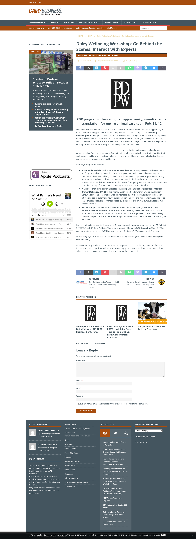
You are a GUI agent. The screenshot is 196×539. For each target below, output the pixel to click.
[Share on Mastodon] (138, 68)
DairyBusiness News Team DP (109, 61)
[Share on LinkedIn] (97, 68)
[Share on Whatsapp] (129, 68)
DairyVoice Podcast (89, 22)
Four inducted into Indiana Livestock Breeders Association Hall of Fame (113, 462)
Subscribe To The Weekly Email (77, 429)
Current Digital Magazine (44, 44)
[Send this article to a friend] (113, 68)
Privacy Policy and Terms (145, 437)
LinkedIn (80, 239)
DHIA (127, 61)
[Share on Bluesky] (154, 68)
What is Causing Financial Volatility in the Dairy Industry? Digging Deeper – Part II (51, 112)
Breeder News (70, 448)
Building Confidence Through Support (49, 105)
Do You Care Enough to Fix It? (49, 126)
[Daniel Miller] (32, 434)
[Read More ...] (39, 99)
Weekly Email (112, 22)
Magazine (69, 22)
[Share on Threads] (162, 68)
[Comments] (126, 433)
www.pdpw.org (139, 225)
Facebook (147, 236)
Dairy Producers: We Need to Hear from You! (151, 328)
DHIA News (69, 444)
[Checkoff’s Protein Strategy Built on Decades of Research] (51, 72)
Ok (163, 535)
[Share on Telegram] (146, 68)
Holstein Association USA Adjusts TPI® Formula (47, 447)
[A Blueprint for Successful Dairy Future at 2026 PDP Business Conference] (90, 313)
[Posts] (105, 433)
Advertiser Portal (71, 478)
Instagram (158, 236)
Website (79, 396)
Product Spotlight (71, 453)
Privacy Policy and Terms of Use (77, 436)
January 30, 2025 (86, 61)
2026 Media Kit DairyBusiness (76, 482)
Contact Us (148, 22)
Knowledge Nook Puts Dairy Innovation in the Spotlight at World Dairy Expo (114, 481)
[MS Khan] (32, 448)
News (53, 22)
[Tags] (115, 433)
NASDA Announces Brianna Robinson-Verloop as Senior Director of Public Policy (114, 491)
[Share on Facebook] (80, 68)
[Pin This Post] (105, 68)
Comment (80, 360)
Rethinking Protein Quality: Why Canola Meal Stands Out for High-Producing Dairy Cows (51, 120)
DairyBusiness (36, 22)
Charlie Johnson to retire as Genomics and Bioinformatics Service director (115, 471)
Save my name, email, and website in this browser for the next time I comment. (113, 403)
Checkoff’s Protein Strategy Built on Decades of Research (50, 82)
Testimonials (70, 432)
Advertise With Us (142, 442)
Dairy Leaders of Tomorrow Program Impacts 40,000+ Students (114, 515)
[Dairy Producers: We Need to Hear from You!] (152, 313)
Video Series (130, 22)
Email (78, 388)
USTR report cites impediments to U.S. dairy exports (49, 434)
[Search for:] (153, 28)
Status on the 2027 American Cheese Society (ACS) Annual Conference (114, 452)
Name (79, 380)
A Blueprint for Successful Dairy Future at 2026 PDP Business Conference (90, 329)
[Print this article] (121, 68)
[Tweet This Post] (88, 68)
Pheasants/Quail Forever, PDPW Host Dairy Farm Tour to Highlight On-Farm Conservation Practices (120, 332)
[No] (192, 535)
